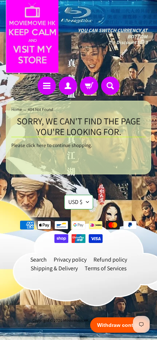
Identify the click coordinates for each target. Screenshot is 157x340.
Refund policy (110, 259)
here (41, 145)
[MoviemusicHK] (32, 36)
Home (16, 109)
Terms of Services (106, 268)
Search (38, 259)
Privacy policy (70, 259)
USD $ (75, 202)
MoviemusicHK (76, 320)
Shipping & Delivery (54, 268)
